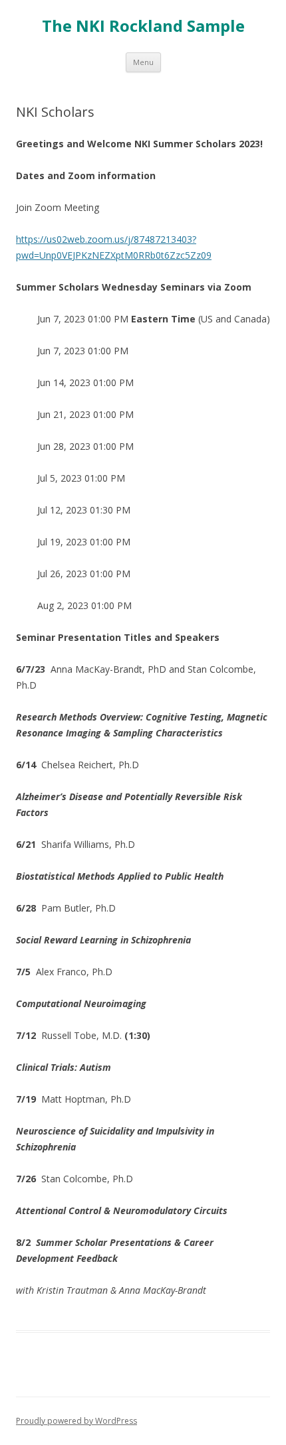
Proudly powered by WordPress (76, 1420)
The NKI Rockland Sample (143, 26)
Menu (143, 62)
